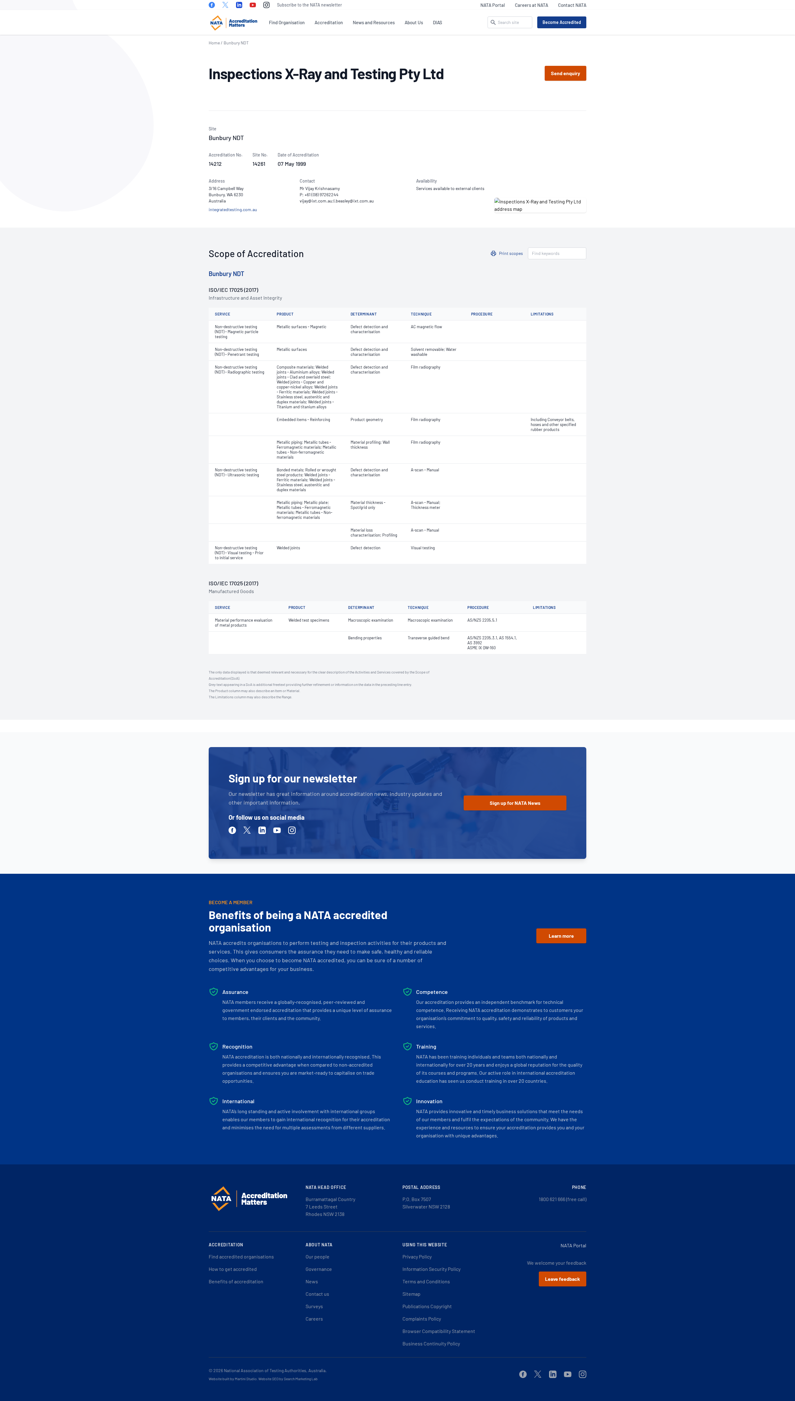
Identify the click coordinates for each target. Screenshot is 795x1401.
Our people (317, 1256)
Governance (319, 1269)
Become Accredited (562, 22)
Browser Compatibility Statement (438, 1331)
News (312, 1281)
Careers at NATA (531, 5)
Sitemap (411, 1294)
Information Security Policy (431, 1269)
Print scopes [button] (511, 253)
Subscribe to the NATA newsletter (309, 4)
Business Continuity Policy (431, 1343)
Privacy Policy (417, 1256)
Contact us (317, 1294)
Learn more (561, 936)
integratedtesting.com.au (233, 209)
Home (214, 42)
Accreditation (329, 22)
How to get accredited (233, 1269)
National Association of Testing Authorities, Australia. (275, 1370)
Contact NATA (572, 5)
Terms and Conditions (426, 1281)
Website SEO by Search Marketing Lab (288, 1378)
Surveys (314, 1306)
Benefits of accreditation (236, 1281)
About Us (414, 22)
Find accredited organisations (241, 1256)
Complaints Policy (421, 1319)
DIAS (437, 22)
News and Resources (374, 22)
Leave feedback (562, 1279)
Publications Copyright (427, 1306)
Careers (314, 1319)
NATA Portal (492, 5)
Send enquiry (565, 73)
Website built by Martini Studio (233, 1378)
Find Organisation (287, 22)
